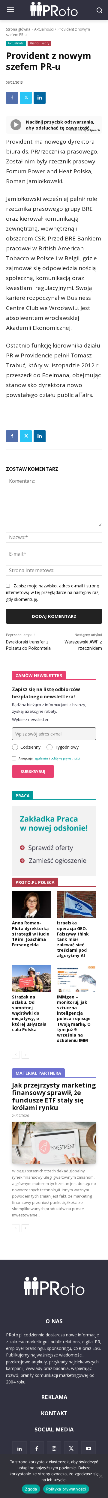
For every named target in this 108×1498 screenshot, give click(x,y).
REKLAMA (54, 1397)
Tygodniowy (67, 747)
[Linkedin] (40, 98)
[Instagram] (54, 1448)
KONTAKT (54, 1413)
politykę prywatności (65, 758)
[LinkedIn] (19, 1448)
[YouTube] (88, 1448)
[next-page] (25, 1055)
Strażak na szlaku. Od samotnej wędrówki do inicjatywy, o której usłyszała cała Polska (29, 1013)
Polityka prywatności (66, 1489)
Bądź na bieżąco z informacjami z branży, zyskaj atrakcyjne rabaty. (49, 708)
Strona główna (18, 29)
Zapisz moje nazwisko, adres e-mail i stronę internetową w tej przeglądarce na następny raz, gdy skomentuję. (53, 592)
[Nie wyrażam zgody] (101, 1476)
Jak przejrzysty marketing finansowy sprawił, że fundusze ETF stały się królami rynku (54, 1096)
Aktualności (44, 29)
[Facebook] (12, 98)
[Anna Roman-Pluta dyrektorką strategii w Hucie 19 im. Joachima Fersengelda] (31, 904)
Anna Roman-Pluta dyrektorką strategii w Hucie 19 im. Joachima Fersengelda (30, 933)
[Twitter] (26, 98)
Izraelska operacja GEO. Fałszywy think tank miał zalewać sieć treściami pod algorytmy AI (73, 939)
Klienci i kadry (39, 43)
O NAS (54, 1321)
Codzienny (30, 747)
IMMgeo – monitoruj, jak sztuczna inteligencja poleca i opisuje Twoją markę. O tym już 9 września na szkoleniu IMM (74, 1018)
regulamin (41, 758)
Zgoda (31, 1489)
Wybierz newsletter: (31, 719)
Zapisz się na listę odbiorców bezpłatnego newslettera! (46, 693)
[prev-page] (16, 1055)
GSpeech (93, 130)
